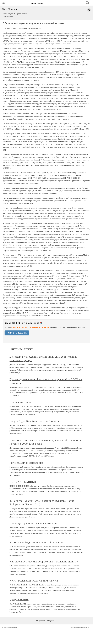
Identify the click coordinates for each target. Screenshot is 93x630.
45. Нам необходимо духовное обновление (36, 542)
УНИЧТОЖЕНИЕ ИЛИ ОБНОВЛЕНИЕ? (35, 580)
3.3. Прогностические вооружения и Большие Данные (44, 561)
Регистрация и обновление (26, 462)
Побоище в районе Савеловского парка (34, 523)
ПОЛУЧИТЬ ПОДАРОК (17, 333)
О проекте (40, 621)
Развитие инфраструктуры (78, 627)
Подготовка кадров (10, 627)
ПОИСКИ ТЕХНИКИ (23, 481)
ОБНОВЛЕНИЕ (19, 599)
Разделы (50, 621)
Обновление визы (21, 402)
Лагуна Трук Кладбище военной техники (35, 421)
